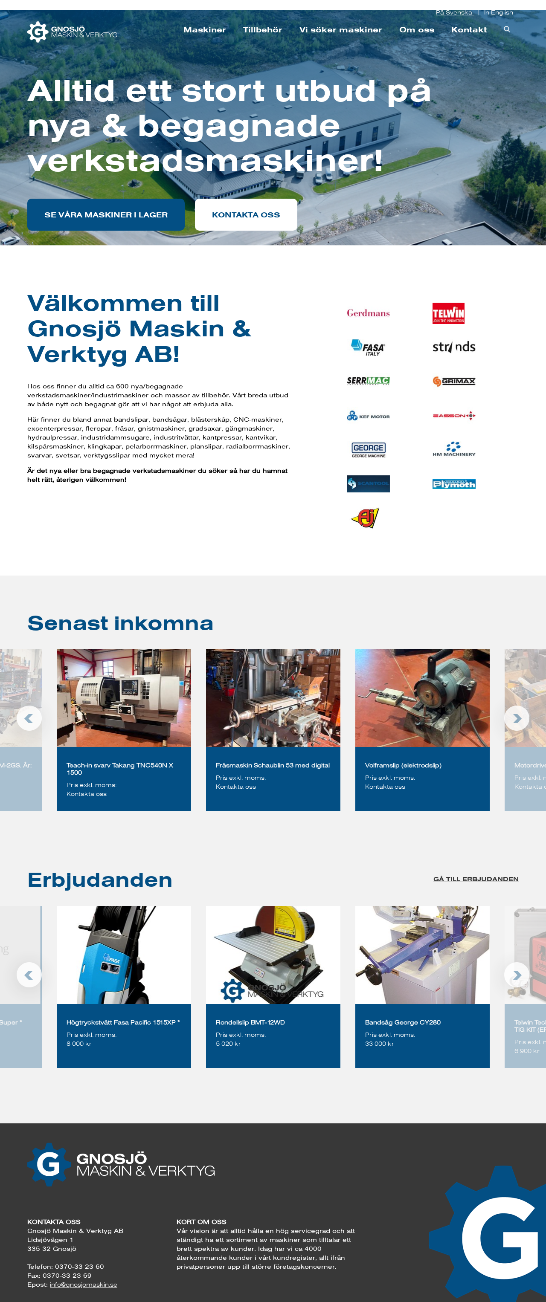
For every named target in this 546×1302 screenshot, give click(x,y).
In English (498, 12)
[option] (273, 730)
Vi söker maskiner (340, 29)
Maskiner (204, 29)
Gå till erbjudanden (476, 879)
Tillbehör (262, 29)
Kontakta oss (246, 215)
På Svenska (455, 12)
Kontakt (469, 29)
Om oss (416, 29)
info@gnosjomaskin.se (83, 1284)
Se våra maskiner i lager (106, 215)
